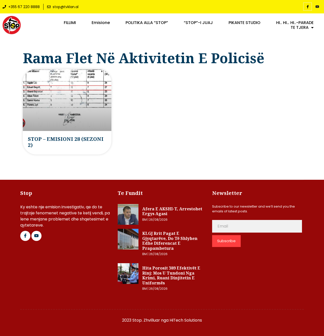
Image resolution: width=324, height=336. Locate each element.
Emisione (101, 22)
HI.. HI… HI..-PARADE (295, 22)
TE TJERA (300, 27)
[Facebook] (307, 7)
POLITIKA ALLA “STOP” (147, 22)
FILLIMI (70, 22)
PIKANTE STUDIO (244, 22)
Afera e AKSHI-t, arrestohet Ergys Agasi (172, 211)
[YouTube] (317, 7)
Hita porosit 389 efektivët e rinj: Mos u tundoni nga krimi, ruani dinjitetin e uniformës (171, 275)
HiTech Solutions (186, 320)
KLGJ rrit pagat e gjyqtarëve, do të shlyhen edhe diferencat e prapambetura (169, 241)
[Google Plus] (36, 236)
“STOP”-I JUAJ (198, 22)
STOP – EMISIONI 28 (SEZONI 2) (66, 142)
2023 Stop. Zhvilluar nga (146, 320)
